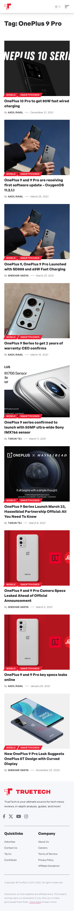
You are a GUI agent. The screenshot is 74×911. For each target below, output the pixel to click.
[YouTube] (18, 816)
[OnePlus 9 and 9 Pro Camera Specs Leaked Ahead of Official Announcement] (37, 557)
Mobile (11, 94)
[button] (68, 6)
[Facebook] (4, 816)
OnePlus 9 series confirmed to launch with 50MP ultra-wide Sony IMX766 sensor (34, 427)
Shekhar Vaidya (18, 275)
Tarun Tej (15, 438)
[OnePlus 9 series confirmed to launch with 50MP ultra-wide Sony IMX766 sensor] (37, 389)
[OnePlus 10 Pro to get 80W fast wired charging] (37, 68)
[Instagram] (26, 816)
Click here (35, 902)
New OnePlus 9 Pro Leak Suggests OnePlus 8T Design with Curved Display (34, 758)
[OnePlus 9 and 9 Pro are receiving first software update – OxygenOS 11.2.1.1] (37, 147)
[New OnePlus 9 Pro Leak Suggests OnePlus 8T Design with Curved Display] (37, 721)
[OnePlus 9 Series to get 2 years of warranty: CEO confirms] (37, 310)
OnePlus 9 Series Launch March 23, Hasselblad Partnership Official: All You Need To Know (35, 511)
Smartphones (30, 94)
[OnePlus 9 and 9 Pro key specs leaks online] (37, 642)
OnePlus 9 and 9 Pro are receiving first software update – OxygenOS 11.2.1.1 (34, 185)
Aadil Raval (15, 112)
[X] (11, 816)
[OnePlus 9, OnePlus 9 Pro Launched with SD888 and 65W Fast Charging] (37, 231)
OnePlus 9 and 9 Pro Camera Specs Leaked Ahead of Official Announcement (35, 595)
